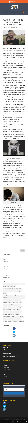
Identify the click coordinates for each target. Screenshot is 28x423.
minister (18, 309)
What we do (6, 367)
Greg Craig (7, 27)
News (5, 374)
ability (4, 259)
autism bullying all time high (9, 286)
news (19, 27)
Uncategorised (6, 277)
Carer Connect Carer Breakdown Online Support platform (13, 296)
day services (15, 302)
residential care (6, 316)
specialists (15, 319)
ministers (5, 311)
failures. (5, 307)
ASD (19, 284)
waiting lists (21, 321)
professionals (11, 314)
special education (7, 270)
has (14, 307)
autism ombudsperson (8, 291)
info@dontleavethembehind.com (10, 356)
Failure (19, 304)
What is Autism (7, 369)
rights (13, 316)
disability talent (13, 304)
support (5, 321)
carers (4, 300)
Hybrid (21, 307)
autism (22, 284)
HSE (17, 307)
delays (20, 302)
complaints (10, 300)
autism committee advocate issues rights (12, 288)
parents (5, 314)
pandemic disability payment (15, 311)
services (21, 316)
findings (10, 307)
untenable (15, 321)
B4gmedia (5, 261)
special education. (7, 319)
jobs (4, 263)
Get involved (6, 372)
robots (17, 316)
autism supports (18, 291)
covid (15, 300)
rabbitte (17, 314)
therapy (5, 275)
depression (5, 304)
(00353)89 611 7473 (7, 353)
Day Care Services (7, 302)
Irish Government (7, 309)
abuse (8, 284)
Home (5, 363)
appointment (13, 284)
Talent (4, 273)
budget (4, 293)
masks (14, 309)
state (20, 319)
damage (19, 300)
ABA (4, 257)
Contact (5, 378)
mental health (6, 266)
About (5, 365)
